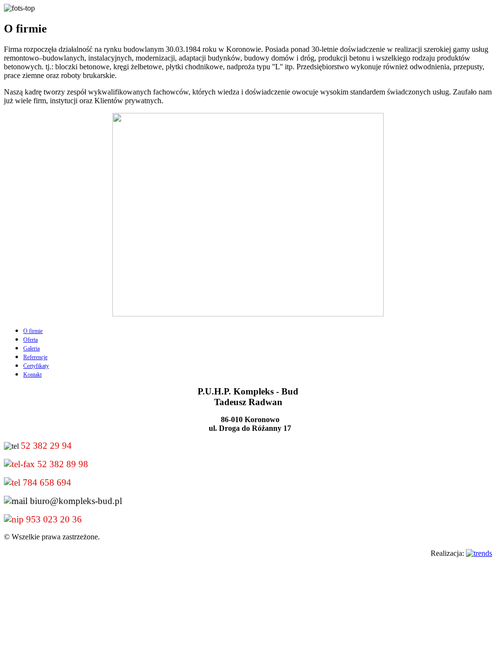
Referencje (35, 357)
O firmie (33, 331)
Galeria (31, 348)
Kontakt (32, 374)
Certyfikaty (36, 366)
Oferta (30, 339)
